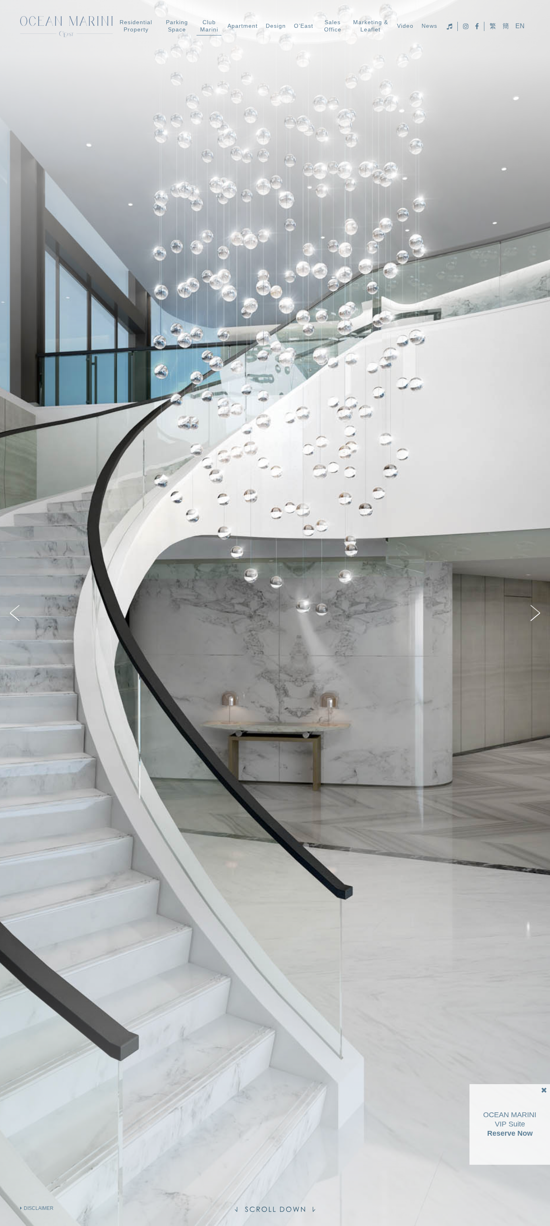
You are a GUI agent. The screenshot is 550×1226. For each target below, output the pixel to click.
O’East (303, 26)
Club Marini (209, 26)
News (429, 26)
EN (520, 26)
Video (405, 26)
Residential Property (136, 26)
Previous (16, 613)
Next (534, 613)
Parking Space (177, 26)
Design (276, 26)
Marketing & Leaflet (370, 26)
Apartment (242, 26)
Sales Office (332, 26)
